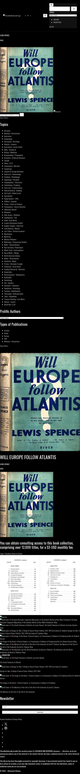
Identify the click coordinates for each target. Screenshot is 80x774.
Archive (2, 719)
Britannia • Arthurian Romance (14, 158)
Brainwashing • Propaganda (13, 155)
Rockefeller (8, 272)
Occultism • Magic (10, 261)
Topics (51, 12)
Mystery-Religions (10, 239)
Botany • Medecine (10, 152)
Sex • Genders (9, 283)
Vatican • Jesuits (9, 302)
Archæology (8, 139)
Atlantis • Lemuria (10, 144)
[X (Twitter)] (3, 45)
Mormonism (8, 234)
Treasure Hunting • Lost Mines (14, 299)
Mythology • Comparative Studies (15, 242)
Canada (6, 160)
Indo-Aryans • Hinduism (12, 215)
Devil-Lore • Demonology (12, 174)
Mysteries (7, 236)
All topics (7, 130)
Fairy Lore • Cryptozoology (13, 188)
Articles (6, 330)
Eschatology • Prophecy (12, 185)
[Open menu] (45, 15)
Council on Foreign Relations (14, 171)
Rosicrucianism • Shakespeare (14, 274)
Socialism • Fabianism (11, 285)
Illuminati (7, 212)
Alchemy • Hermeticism (12, 133)
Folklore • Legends (10, 201)
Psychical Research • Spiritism (14, 269)
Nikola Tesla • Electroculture (13, 250)
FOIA (5, 338)
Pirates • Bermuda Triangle (13, 264)
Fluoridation (8, 196)
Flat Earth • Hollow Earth (12, 193)
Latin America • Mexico (12, 228)
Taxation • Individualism (12, 291)
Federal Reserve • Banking (13, 190)
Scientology (8, 280)
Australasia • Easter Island (13, 147)
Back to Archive (17, 553)
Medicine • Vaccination (11, 341)
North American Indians (12, 255)
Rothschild (7, 277)
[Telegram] (9, 45)
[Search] (74, 9)
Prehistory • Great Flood (12, 266)
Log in (51, 26)
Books (6, 333)
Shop (55, 622)
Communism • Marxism (12, 166)
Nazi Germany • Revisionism (13, 247)
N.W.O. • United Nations (12, 244)
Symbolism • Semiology (12, 288)
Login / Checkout (5, 553)
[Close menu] (51, 5)
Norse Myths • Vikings (11, 253)
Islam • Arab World (10, 220)
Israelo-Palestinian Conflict (13, 223)
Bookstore (8, 719)
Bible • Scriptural (10, 149)
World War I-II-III (9, 304)
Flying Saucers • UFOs (11, 198)
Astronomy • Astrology (11, 141)
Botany (6, 336)
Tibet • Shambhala (10, 296)
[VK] (6, 45)
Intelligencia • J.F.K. (10, 217)
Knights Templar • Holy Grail (13, 225)
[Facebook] (1, 45)
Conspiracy (8, 169)
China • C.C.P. (8, 163)
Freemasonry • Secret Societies (15, 207)
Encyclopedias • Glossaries (13, 182)
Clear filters (4, 117)
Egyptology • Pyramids (11, 179)
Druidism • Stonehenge (12, 177)
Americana (7, 136)
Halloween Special (10, 209)
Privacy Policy (17, 719)
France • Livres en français (13, 204)
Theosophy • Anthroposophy (13, 293)
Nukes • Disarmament (11, 258)
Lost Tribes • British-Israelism (14, 231)
